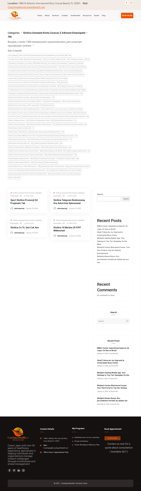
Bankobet (42, 71)
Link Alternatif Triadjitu (68, 90)
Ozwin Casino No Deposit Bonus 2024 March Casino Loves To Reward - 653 (53, 113)
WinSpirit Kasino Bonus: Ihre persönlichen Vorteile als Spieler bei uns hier (113, 259)
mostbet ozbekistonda (73, 101)
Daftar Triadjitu (40, 78)
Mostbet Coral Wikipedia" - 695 (55, 101)
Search (100, 194)
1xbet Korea (12, 67)
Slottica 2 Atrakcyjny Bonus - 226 (18, 120)
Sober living (38, 162)
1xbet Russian (21, 67)
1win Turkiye (51, 63)
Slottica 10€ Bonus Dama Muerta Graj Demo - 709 (73, 116)
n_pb (58, 109)
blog (70, 71)
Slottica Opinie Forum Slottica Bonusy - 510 (58, 147)
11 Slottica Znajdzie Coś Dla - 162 (59, 59)
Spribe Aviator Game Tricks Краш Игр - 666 (54, 166)
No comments (13, 113)
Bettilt (56, 71)
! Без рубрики (13, 55)
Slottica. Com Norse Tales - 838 (68, 158)
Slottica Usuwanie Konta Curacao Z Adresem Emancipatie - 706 (27, 155)
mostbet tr (48, 109)
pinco (19, 116)
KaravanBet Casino (33, 90)
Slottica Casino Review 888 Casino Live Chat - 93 (23, 135)
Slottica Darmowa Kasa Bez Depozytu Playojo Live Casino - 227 (58, 135)
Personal (83, 113)
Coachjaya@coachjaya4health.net (26, 7)
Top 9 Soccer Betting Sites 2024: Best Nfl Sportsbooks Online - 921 (29, 170)
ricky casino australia (44, 116)
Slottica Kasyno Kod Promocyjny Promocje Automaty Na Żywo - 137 (51, 139)
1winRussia (72, 63)
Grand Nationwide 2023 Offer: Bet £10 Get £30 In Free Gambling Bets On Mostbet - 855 (34, 86)
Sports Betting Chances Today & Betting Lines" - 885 (24, 166)
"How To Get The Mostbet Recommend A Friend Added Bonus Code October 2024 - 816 (45, 55)
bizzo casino (64, 71)
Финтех (65, 174)
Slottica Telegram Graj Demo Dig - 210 (78, 151)
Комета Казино (56, 174)
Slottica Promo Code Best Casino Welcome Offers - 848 (25, 151)
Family (48, 78)
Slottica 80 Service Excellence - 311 (65, 120)
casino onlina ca (56, 74)
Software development (50, 162)
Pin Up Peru (12, 116)
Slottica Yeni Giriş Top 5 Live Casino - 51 (46, 158)
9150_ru (64, 67)
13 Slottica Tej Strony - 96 (78, 59)
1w (88, 59)
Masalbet (21, 93)
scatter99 (55, 116)
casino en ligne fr (44, 74)
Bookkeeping (78, 71)
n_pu (63, 109)
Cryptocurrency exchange (26, 78)
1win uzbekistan (62, 63)
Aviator (19, 71)
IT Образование (13, 90)
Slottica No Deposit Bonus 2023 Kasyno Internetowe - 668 (26, 147)
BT (31, 74)
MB (27, 93)
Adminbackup (19, 208)
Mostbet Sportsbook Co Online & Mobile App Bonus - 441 (26, 109)
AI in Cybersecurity (74, 67)
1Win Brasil (12, 63)
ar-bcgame (12, 71)
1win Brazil (20, 63)
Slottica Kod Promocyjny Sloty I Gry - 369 (21, 143)
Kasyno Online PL (45, 90)
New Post (74, 109)
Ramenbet (33, 116)
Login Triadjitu (81, 90)
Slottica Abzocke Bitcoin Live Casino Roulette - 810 (71, 124)
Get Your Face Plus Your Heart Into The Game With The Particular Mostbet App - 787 (34, 82)
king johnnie (56, 90)
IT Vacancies (69, 86)
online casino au (24, 113)
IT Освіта (23, 90)
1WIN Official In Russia (39, 63)
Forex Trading (63, 78)
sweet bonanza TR (74, 166)
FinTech (54, 78)
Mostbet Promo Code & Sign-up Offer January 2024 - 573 (25, 105)
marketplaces (13, 93)
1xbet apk (80, 63)
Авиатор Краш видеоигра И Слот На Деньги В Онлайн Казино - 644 (29, 174)
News (80, 109)
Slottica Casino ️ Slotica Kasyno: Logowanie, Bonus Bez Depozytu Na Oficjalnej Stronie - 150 (36, 132)
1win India (28, 63)
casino (35, 74)
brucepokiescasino (22, 74)
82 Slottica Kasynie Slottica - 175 (50, 67)
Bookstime (12, 74)
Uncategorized (61, 170)
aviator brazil (26, 71)
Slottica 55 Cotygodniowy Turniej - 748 (41, 120)
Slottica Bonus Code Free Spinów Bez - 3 (21, 128)
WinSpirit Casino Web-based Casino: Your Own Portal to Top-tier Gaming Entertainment (113, 250)
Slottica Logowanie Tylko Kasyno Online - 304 (48, 143)
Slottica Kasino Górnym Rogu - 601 (19, 139)
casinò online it (79, 74)
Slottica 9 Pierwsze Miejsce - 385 (19, 124)
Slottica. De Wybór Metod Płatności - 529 (21, 162)
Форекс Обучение (14, 177)
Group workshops (81, 441)
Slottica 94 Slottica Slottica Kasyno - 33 (42, 124)
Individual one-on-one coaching (86, 437)
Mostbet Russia (49, 105)
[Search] (127, 321)
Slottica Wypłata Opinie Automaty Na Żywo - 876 (62, 155)
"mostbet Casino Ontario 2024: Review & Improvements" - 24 (27, 59)
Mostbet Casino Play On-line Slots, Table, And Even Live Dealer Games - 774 (31, 97)
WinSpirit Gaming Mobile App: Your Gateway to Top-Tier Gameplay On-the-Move (112, 241)
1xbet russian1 (32, 67)
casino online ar (68, 74)
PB (78, 113)
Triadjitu (52, 170)
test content (85, 166)
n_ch (54, 109)
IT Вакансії (78, 86)
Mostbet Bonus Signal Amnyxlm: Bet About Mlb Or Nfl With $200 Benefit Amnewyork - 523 (55, 93)
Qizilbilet (25, 116)
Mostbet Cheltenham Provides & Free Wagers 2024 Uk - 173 (26, 101)
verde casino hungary (74, 170)
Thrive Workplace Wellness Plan (87, 445)
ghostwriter (63, 82)
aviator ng (35, 71)
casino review (13, 78)
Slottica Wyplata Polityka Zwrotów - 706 (20, 158)
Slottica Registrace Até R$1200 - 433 (54, 151)
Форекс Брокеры (74, 174)
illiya (62, 86)
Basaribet (50, 71)
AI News (83, 67)
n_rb (68, 109)
